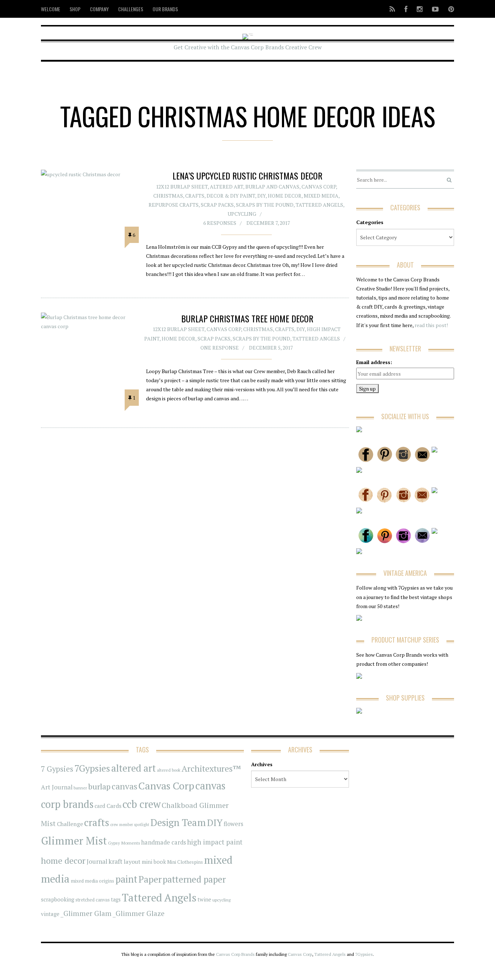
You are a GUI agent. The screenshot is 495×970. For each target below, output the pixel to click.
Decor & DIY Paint (231, 195)
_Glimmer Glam (86, 913)
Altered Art (226, 186)
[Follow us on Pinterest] (449, 9)
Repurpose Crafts (174, 204)
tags (116, 899)
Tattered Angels (319, 204)
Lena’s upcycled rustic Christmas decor (247, 175)
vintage (50, 913)
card (100, 805)
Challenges (130, 9)
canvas (124, 786)
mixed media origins (92, 881)
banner (80, 788)
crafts (96, 822)
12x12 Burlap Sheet (182, 186)
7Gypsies (92, 768)
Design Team (178, 822)
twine (204, 899)
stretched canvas (92, 900)
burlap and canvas (272, 186)
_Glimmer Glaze (139, 913)
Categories (369, 222)
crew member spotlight (129, 824)
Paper (150, 879)
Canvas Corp (318, 186)
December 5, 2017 (271, 347)
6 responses (219, 222)
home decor (63, 860)
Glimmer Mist (74, 840)
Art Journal (56, 787)
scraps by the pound (265, 204)
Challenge (70, 824)
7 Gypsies (57, 769)
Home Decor (284, 195)
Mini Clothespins (185, 862)
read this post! (430, 325)
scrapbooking (57, 899)
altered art (133, 768)
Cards (114, 806)
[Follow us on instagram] (419, 9)
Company (99, 9)
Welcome (50, 9)
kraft (115, 861)
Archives (262, 764)
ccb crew (141, 804)
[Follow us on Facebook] (406, 9)
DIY (261, 195)
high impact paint (214, 842)
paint (126, 879)
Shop (75, 9)
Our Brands (165, 9)
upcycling (242, 213)
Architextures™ (211, 768)
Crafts (194, 195)
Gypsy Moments (124, 843)
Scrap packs (217, 204)
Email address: (374, 362)
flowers (233, 824)
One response (219, 347)
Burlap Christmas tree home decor (247, 318)
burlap (99, 786)
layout (132, 862)
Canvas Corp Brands (235, 954)
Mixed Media (321, 195)
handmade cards (163, 842)
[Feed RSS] (392, 9)
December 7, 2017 (268, 222)
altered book (168, 770)
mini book (154, 861)
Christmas (168, 195)
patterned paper (194, 879)
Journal (97, 861)
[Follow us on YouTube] (435, 9)
